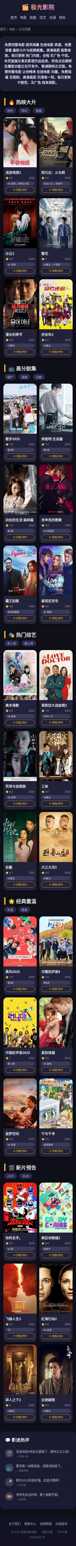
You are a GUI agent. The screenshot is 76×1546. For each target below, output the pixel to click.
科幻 (24, 111)
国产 (10, 377)
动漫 (52, 17)
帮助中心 (30, 1524)
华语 (10, 910)
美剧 (24, 377)
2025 (10, 1176)
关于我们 (14, 1524)
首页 (13, 17)
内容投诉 (61, 1524)
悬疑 (39, 111)
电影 (23, 17)
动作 (10, 111)
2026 (25, 1176)
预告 (62, 17)
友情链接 (46, 1524)
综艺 (42, 17)
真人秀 (11, 643)
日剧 (39, 377)
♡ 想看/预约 (20, 190)
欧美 (24, 910)
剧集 (33, 17)
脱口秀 (28, 643)
